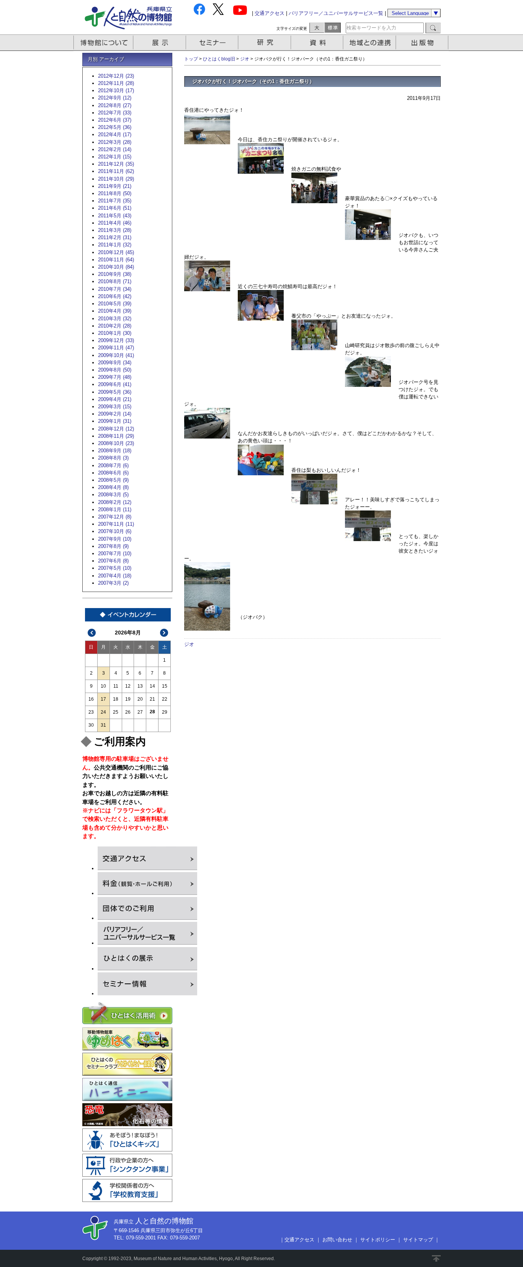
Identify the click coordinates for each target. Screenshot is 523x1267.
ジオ (244, 59)
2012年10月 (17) (116, 90)
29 (164, 712)
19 (128, 699)
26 (128, 712)
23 (91, 712)
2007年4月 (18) (114, 576)
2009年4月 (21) (114, 399)
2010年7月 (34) (114, 289)
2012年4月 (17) (114, 134)
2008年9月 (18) (114, 450)
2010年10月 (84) (116, 267)
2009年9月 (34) (114, 362)
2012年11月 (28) (116, 83)
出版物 (423, 42)
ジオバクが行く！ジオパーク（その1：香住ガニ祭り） (253, 81)
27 (140, 712)
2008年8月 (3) (113, 458)
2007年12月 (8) (114, 517)
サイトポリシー (377, 1240)
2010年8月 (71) (114, 281)
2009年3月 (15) (114, 406)
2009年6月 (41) (114, 384)
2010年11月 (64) (116, 260)
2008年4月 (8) (113, 487)
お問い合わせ (337, 1240)
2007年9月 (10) (114, 539)
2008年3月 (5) (113, 494)
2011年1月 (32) (114, 245)
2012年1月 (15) (114, 157)
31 (103, 725)
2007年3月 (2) (113, 583)
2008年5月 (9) (113, 480)
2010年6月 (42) (114, 296)
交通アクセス (269, 13)
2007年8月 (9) (113, 546)
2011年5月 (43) (114, 216)
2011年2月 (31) (114, 237)
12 (128, 686)
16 (91, 699)
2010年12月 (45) (116, 252)
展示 (160, 42)
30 (91, 725)
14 (152, 686)
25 (115, 712)
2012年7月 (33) (114, 113)
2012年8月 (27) (114, 105)
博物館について (104, 42)
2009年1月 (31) (114, 421)
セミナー (212, 42)
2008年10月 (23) (116, 443)
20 (140, 699)
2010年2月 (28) (114, 326)
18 (115, 699)
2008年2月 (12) (114, 502)
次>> (164, 633)
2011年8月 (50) (114, 193)
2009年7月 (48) (114, 377)
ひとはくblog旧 (219, 59)
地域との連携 (370, 42)
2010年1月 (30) (114, 333)
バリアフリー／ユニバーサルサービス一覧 (336, 13)
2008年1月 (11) (114, 509)
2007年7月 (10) (114, 553)
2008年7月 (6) (113, 465)
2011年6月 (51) (114, 208)
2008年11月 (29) (116, 436)
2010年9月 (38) (114, 274)
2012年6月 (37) (114, 120)
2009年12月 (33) (116, 340)
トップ (191, 59)
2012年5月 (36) (114, 127)
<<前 (91, 633)
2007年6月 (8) (113, 561)
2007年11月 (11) (116, 524)
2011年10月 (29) (116, 179)
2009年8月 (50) (114, 370)
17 (103, 699)
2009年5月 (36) (114, 392)
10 (103, 686)
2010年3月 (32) (114, 318)
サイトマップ (418, 1240)
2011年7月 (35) (114, 201)
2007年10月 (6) (114, 531)
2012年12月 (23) (116, 76)
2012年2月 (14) (114, 149)
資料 (318, 42)
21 (152, 699)
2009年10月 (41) (116, 355)
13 (140, 686)
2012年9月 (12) (114, 98)
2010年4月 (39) (114, 311)
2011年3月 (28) (114, 230)
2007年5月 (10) (114, 568)
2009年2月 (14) (114, 414)
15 (164, 686)
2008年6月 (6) (113, 473)
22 (164, 699)
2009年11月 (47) (116, 348)
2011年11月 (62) (116, 171)
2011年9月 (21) (114, 186)
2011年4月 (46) (114, 223)
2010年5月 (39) (114, 304)
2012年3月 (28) (114, 142)
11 (115, 686)
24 (103, 712)
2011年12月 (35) (116, 164)
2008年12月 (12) (116, 429)
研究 (265, 42)
